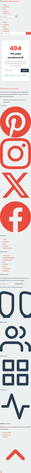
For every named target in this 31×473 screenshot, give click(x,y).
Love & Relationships (8, 257)
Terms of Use (6, 435)
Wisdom (5, 264)
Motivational (6, 255)
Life (4, 262)
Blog (4, 9)
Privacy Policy (7, 432)
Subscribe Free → (20, 283)
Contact (23, 75)
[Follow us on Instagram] (15, 168)
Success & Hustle (7, 260)
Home (5, 4)
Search (28, 33)
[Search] (16, 17)
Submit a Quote (7, 248)
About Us (5, 11)
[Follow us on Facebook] (15, 232)
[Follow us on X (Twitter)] (15, 200)
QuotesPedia (15, 88)
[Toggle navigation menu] (0, 19)
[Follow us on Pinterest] (15, 137)
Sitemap (5, 437)
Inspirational (6, 268)
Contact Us (6, 13)
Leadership (6, 270)
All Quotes (6, 6)
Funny (4, 266)
